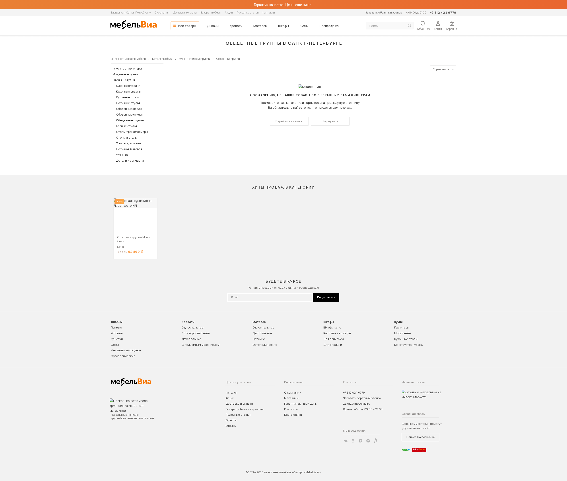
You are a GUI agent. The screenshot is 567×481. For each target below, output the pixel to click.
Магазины (291, 398)
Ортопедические (123, 356)
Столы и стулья (124, 80)
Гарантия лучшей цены (300, 404)
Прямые (116, 327)
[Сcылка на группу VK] (345, 440)
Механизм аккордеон (126, 350)
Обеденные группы (130, 120)
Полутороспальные (196, 333)
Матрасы (260, 26)
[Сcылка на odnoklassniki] (353, 440)
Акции (229, 12)
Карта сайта (293, 415)
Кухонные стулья (128, 103)
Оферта (231, 420)
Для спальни (332, 345)
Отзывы (230, 426)
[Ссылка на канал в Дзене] (368, 440)
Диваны (213, 26)
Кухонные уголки (128, 86)
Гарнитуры (401, 327)
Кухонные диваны (128, 91)
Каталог (231, 392)
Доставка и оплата (185, 12)
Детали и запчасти (130, 160)
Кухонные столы (127, 97)
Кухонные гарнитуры (127, 68)
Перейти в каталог (289, 121)
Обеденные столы (129, 109)
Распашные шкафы (337, 333)
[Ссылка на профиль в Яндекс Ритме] (375, 440)
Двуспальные (191, 339)
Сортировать (441, 69)
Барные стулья (126, 126)
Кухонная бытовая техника (129, 152)
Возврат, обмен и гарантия (244, 409)
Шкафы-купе (332, 327)
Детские (258, 339)
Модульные (402, 333)
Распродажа (329, 26)
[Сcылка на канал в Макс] (360, 440)
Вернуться (330, 121)
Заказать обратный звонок (383, 12)
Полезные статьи (248, 12)
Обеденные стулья (129, 114)
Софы (115, 345)
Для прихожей (333, 339)
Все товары (187, 26)
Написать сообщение (420, 437)
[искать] (410, 26)
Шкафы (283, 26)
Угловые (116, 333)
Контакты (268, 12)
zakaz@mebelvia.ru (356, 404)
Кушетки (117, 339)
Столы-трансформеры (132, 132)
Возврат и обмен (210, 12)
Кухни (304, 26)
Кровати (236, 26)
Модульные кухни (125, 74)
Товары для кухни (128, 143)
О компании (162, 12)
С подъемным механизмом (200, 345)
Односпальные (192, 327)
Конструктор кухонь (408, 345)
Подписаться (326, 297)
